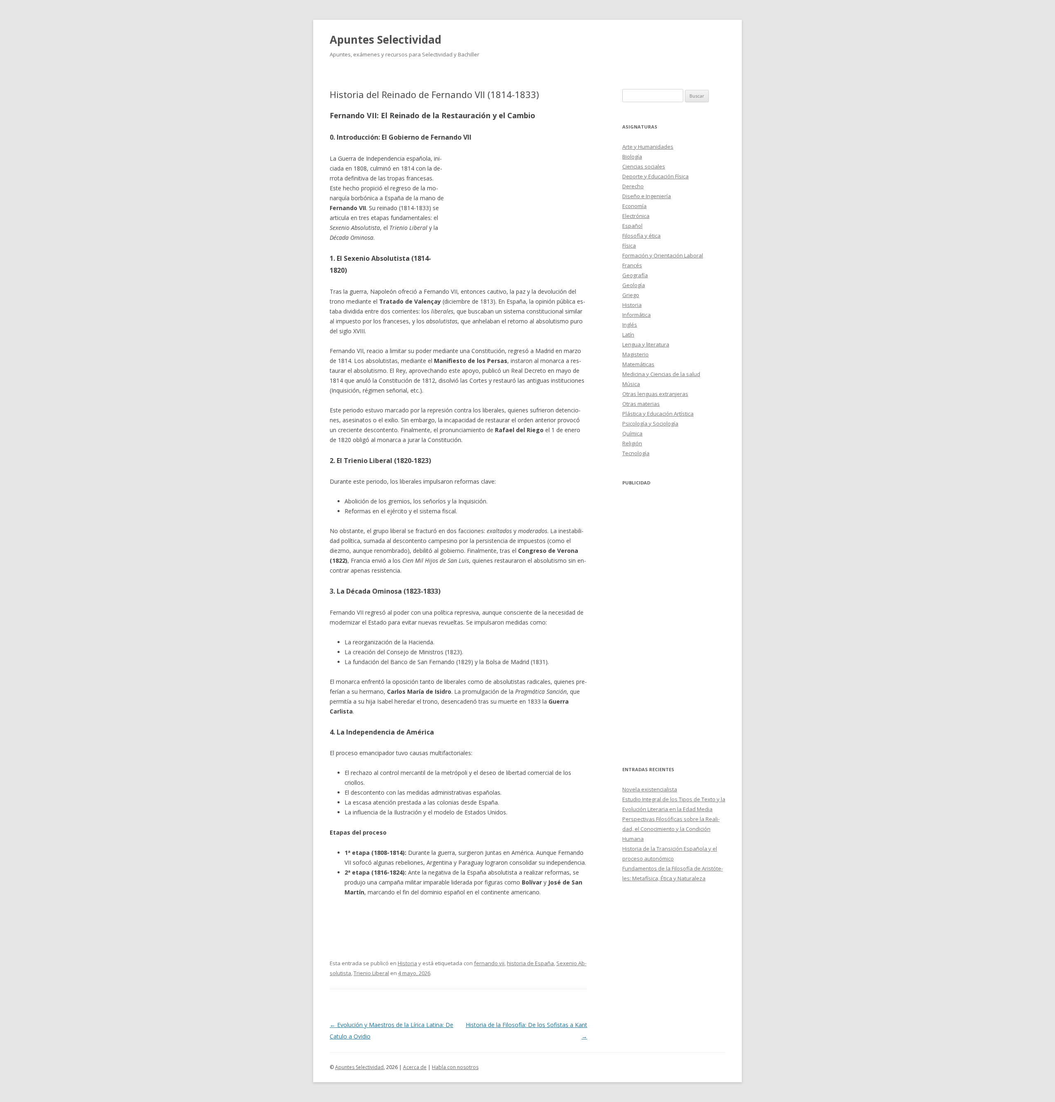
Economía (634, 206)
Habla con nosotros (455, 1067)
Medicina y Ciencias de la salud (661, 374)
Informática (636, 314)
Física (629, 245)
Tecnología (635, 453)
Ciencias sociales (643, 166)
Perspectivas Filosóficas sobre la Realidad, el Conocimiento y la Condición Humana (671, 828)
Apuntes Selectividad (385, 39)
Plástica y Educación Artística (658, 413)
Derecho (633, 186)
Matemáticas (638, 364)
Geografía (635, 275)
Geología (633, 285)
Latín (628, 334)
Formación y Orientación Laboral (662, 255)
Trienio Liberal (371, 973)
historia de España (530, 963)
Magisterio (635, 354)
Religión (632, 443)
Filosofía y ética (641, 235)
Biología (632, 156)
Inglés (629, 324)
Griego (630, 295)
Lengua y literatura (645, 344)
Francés (632, 265)
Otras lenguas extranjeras (655, 394)
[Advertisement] (516, 213)
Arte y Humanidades (647, 146)
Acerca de (415, 1067)
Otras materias (641, 403)
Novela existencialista (649, 789)
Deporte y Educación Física (655, 176)
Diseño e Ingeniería (646, 196)
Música (631, 384)
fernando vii (489, 963)
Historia (407, 963)
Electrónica (635, 216)
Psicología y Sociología (650, 423)
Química (632, 433)
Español (632, 225)
